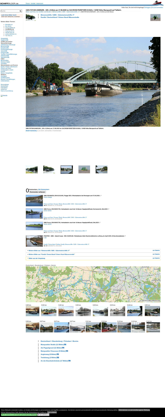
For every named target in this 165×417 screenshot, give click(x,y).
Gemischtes (4, 86)
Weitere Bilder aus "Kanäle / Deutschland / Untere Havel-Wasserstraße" (52, 254)
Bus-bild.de (8, 26)
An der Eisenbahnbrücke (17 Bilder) (54, 361)
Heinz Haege (48, 197)
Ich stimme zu (43, 415)
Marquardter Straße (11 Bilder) (52, 344)
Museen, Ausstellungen (8, 79)
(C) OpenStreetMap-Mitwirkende (150, 300)
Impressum (39, 3)
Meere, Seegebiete (6, 73)
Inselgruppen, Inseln (7, 70)
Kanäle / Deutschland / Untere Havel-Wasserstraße (60, 17)
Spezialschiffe (5, 57)
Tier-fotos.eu (8, 35)
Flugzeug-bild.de (9, 31)
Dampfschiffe (5, 48)
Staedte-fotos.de (9, 32)
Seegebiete (4, 38)
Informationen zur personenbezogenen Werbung (134, 410)
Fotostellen (4, 88)
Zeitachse (4, 89)
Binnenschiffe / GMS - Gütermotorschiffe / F (57, 15)
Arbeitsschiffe (5, 56)
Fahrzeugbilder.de (10, 27)
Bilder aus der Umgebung (37, 258)
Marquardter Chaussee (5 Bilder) (53, 351)
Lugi (45, 237)
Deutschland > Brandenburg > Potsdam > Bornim (41, 265)
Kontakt (33, 3)
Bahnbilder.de (9, 24)
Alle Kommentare (43, 189)
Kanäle (3, 71)
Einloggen (147, 7)
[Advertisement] (67, 27)
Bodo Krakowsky (31, 130)
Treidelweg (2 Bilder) (48, 357)
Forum (28, 3)
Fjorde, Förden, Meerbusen (9, 67)
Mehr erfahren (51, 412)
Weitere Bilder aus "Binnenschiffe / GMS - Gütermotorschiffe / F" (49, 250)
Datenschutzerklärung (7, 91)
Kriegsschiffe (5, 52)
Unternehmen (5, 81)
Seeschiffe (4, 51)
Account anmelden (157, 7)
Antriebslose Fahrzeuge (8, 45)
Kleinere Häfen (5, 62)
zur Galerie (156, 250)
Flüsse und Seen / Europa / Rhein (53, 204)
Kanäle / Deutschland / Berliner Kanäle (54, 244)
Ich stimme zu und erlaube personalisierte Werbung (19, 415)
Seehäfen (4, 63)
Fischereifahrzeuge (7, 49)
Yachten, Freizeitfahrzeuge (9, 54)
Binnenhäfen (5, 60)
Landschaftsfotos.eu (10, 34)
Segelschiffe (4, 40)
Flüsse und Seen (6, 68)
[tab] (93, 250)
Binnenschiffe (57, 12)
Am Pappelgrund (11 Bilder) (51, 348)
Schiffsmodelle (5, 78)
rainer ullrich (47, 210)
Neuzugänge (5, 84)
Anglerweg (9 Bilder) (48, 354)
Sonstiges (4, 76)
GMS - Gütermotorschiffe (69, 12)
